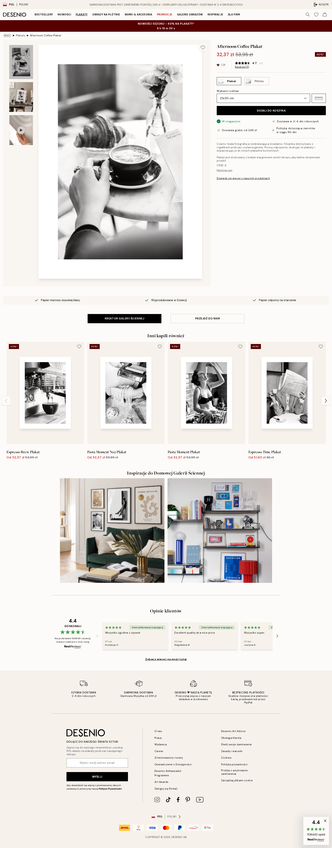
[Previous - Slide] (6, 400)
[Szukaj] (308, 14)
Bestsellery (44, 14)
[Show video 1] (21, 130)
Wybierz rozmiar (228, 91)
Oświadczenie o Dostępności (173, 764)
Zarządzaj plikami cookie (237, 780)
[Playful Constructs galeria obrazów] (220, 530)
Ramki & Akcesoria (138, 14)
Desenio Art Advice (233, 731)
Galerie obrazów (190, 14)
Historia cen (224, 170)
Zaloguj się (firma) (166, 788)
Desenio (177, 837)
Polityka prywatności (234, 764)
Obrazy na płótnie (106, 14)
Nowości (64, 14)
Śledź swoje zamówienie (236, 744)
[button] (319, 98)
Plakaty (82, 14)
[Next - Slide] (325, 400)
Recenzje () (242, 67)
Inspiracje (215, 14)
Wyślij (97, 776)
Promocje (164, 14)
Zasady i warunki (232, 751)
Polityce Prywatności (110, 788)
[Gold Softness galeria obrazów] (112, 530)
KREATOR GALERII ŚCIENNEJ (124, 318)
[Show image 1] (21, 62)
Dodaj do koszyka (271, 110)
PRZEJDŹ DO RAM (207, 318)
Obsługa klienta (231, 738)
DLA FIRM (234, 14)
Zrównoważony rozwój (168, 757)
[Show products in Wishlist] (316, 14)
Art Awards (161, 782)
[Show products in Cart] (324, 14)
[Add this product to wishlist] (203, 47)
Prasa (158, 738)
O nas (158, 731)
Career (159, 751)
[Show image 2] (21, 97)
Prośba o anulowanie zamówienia (234, 772)
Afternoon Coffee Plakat (45, 35)
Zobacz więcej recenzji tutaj (166, 659)
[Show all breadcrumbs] (7, 35)
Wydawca (160, 744)
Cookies (226, 757)
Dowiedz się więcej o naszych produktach (243, 178)
